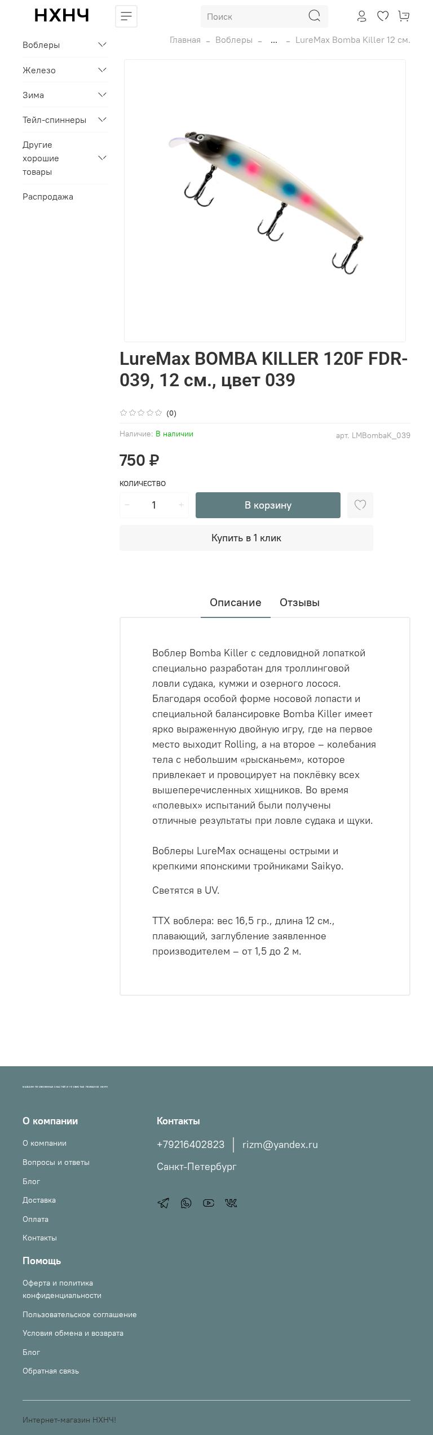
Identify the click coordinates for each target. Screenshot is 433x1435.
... (274, 39)
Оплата (35, 1219)
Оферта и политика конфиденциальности (62, 1289)
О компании (45, 1143)
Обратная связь (51, 1371)
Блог (31, 1181)
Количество (143, 483)
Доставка (39, 1200)
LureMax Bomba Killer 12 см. (352, 39)
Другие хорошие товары (41, 158)
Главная (185, 39)
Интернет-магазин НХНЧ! (69, 1420)
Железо (39, 70)
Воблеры (234, 39)
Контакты (40, 1238)
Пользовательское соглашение (80, 1314)
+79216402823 (190, 1144)
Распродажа (48, 196)
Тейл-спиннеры (54, 119)
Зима (33, 94)
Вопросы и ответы (56, 1162)
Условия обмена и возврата (73, 1333)
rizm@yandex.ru (280, 1144)
